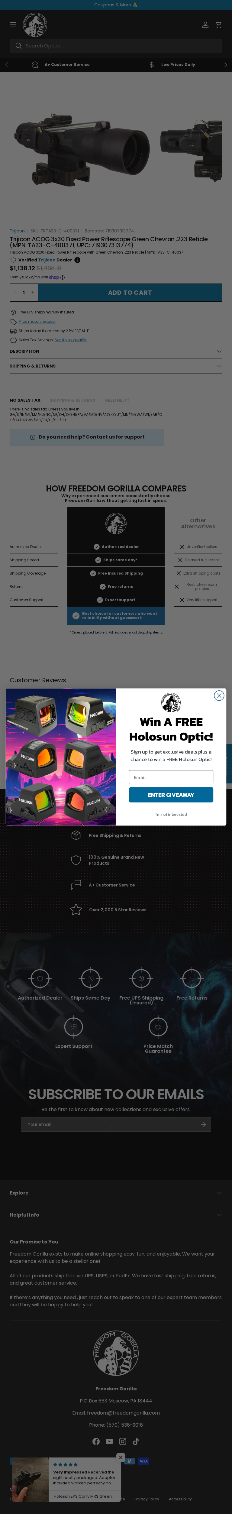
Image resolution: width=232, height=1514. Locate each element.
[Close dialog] (219, 696)
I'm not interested (171, 815)
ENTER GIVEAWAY (171, 795)
